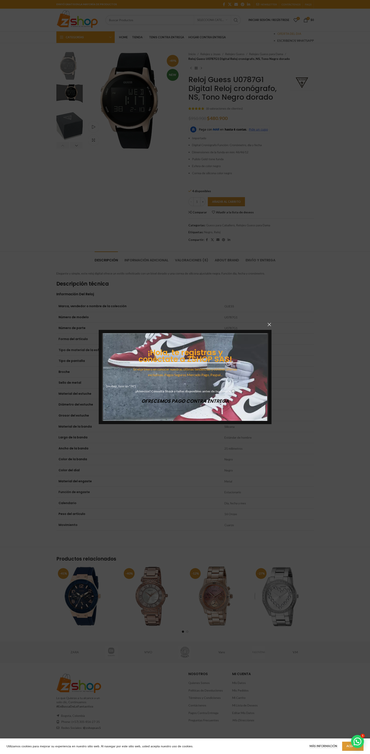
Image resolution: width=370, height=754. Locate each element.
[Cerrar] (269, 324)
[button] (357, 741)
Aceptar (352, 746)
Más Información (324, 746)
